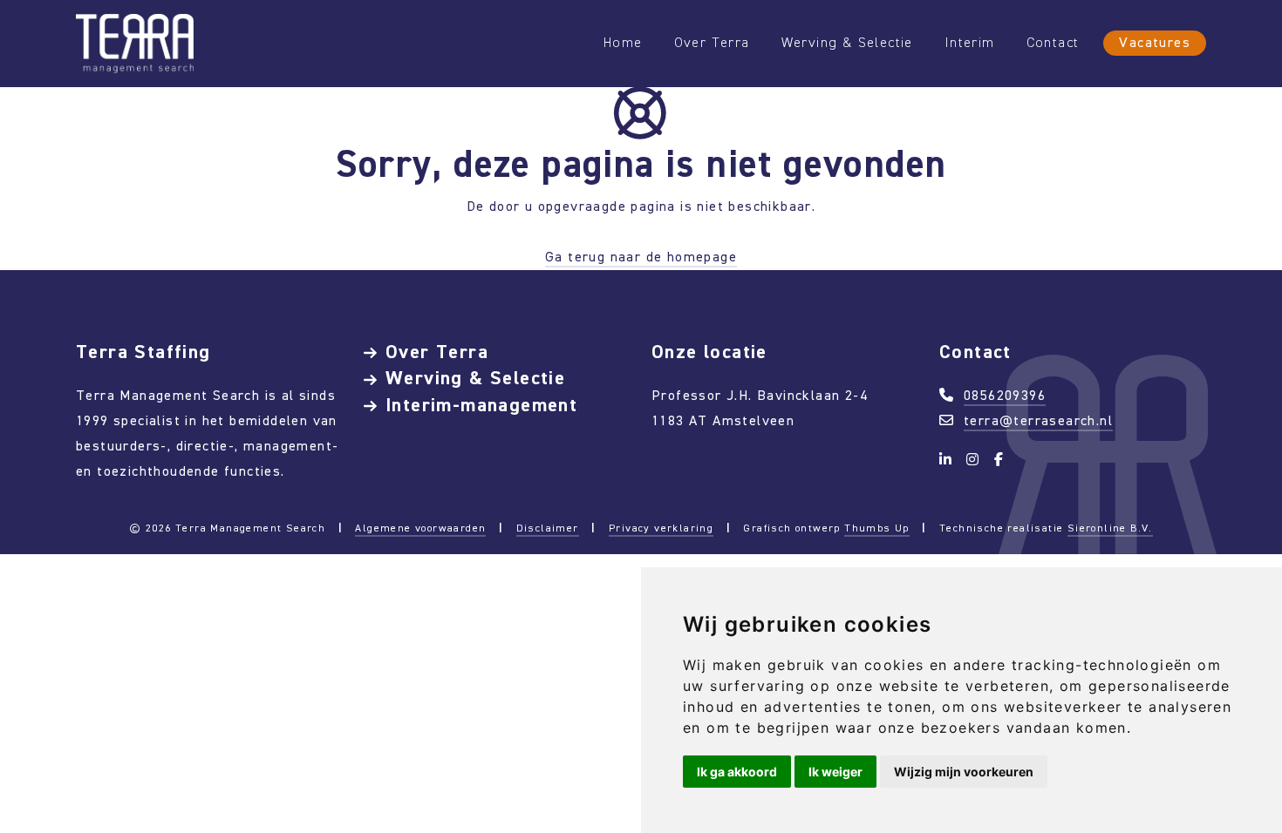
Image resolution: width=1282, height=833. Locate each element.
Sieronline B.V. (1110, 528)
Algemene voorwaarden (420, 528)
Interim (969, 42)
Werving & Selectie (847, 42)
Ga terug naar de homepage (641, 256)
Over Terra (712, 42)
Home (623, 42)
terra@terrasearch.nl (1038, 420)
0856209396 (1005, 395)
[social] (948, 459)
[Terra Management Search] (135, 42)
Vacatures (1154, 42)
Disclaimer (547, 528)
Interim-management (481, 404)
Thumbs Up (877, 528)
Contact (1053, 42)
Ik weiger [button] (835, 771)
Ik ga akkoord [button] (737, 771)
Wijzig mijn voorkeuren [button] (963, 771)
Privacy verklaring (661, 528)
